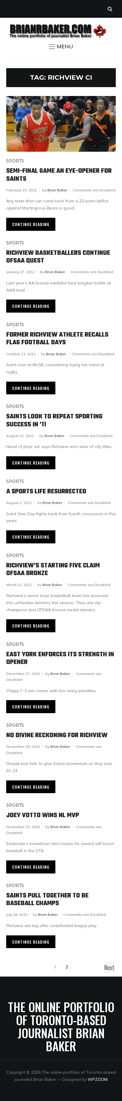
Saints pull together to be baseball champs (47, 899)
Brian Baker (57, 190)
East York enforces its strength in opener (60, 658)
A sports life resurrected (46, 492)
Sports (15, 161)
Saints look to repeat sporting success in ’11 (54, 420)
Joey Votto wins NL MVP (42, 815)
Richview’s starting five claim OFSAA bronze (53, 569)
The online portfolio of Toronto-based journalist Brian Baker (61, 1026)
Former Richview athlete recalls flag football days (57, 339)
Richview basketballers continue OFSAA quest (58, 257)
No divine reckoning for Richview (56, 735)
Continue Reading (30, 224)
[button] (61, 46)
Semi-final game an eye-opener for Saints (59, 175)
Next (109, 967)
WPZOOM (97, 1079)
